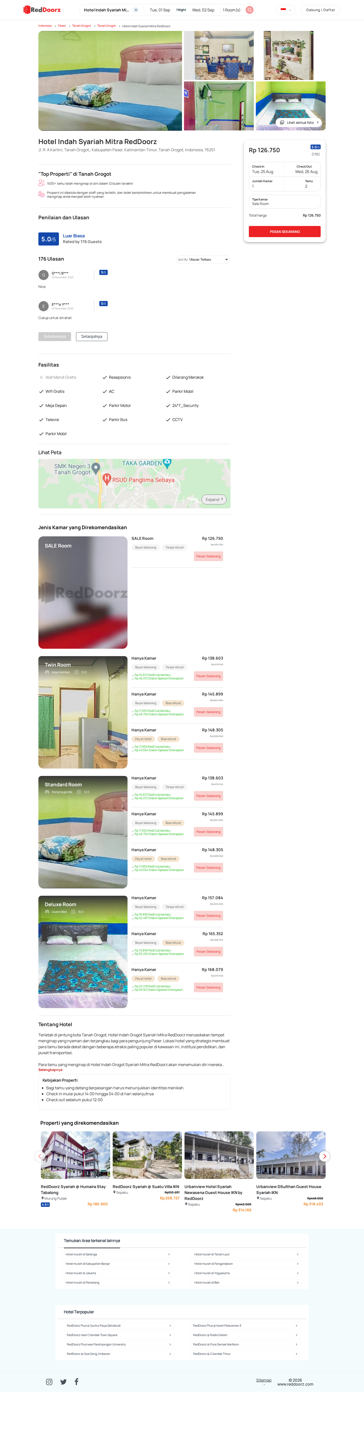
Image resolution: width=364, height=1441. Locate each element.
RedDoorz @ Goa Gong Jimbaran (88, 1354)
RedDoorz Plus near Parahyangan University (96, 1344)
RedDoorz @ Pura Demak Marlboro (216, 1344)
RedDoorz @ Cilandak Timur (212, 1354)
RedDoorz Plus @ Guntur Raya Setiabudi (94, 1325)
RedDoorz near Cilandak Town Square (92, 1335)
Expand (212, 499)
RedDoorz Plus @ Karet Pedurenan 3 (217, 1325)
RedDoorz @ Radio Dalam (210, 1335)
